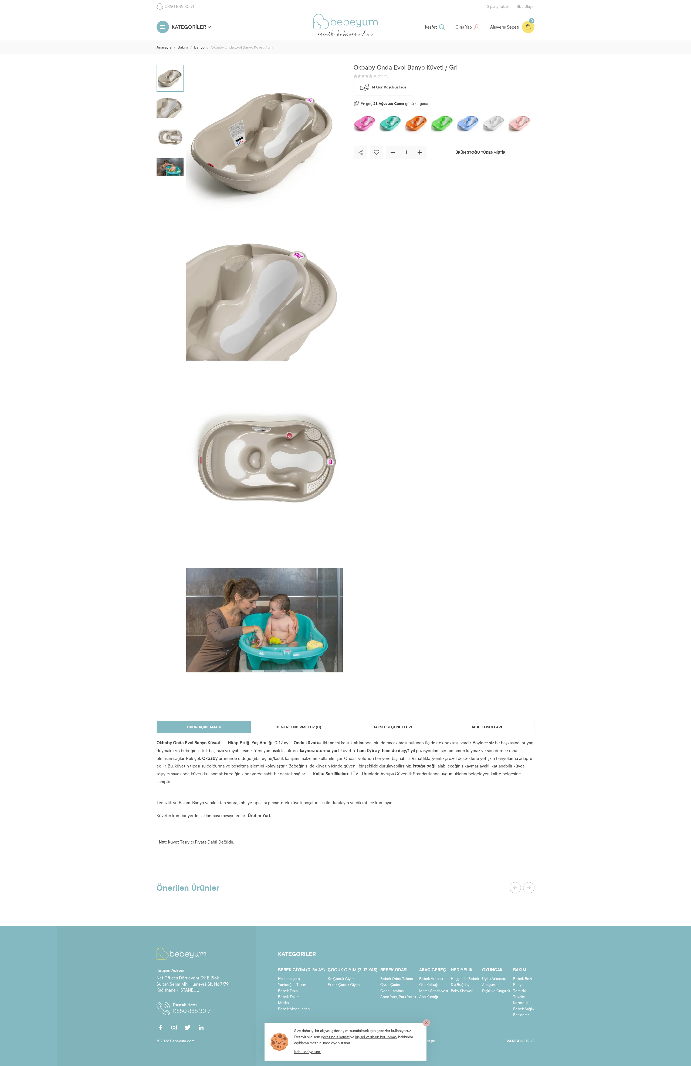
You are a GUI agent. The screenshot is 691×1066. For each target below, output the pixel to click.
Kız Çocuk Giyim (341, 979)
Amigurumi (491, 985)
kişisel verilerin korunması (376, 1037)
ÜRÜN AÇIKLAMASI (204, 727)
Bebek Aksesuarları (294, 1009)
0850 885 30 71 (179, 7)
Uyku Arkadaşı (494, 979)
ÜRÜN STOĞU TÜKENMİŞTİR (480, 153)
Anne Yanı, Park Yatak (398, 997)
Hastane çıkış (289, 979)
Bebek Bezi (522, 979)
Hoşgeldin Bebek (465, 979)
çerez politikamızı (335, 1037)
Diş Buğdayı (460, 985)
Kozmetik (521, 1003)
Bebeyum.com (345, 21)
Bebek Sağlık (523, 1009)
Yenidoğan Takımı (292, 985)
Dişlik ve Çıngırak (496, 991)
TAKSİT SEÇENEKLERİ (392, 727)
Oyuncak (492, 970)
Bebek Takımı (289, 997)
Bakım (183, 48)
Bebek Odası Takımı (396, 979)
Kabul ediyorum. (307, 1052)
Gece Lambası (392, 991)
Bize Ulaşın (525, 7)
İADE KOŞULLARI (487, 727)
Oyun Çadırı (390, 985)
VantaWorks (520, 1041)
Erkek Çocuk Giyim (344, 985)
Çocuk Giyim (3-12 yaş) (352, 970)
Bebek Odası (394, 970)
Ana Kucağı (428, 997)
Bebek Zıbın (288, 991)
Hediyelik (462, 970)
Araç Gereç (432, 970)
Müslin (283, 1003)
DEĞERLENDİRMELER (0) (298, 727)
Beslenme (521, 1015)
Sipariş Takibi (498, 7)
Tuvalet (519, 997)
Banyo (199, 48)
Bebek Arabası (431, 979)
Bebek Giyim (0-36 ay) (301, 970)
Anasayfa (164, 48)
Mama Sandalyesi (433, 991)
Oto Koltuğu (429, 985)
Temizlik (520, 991)
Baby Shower (462, 991)
